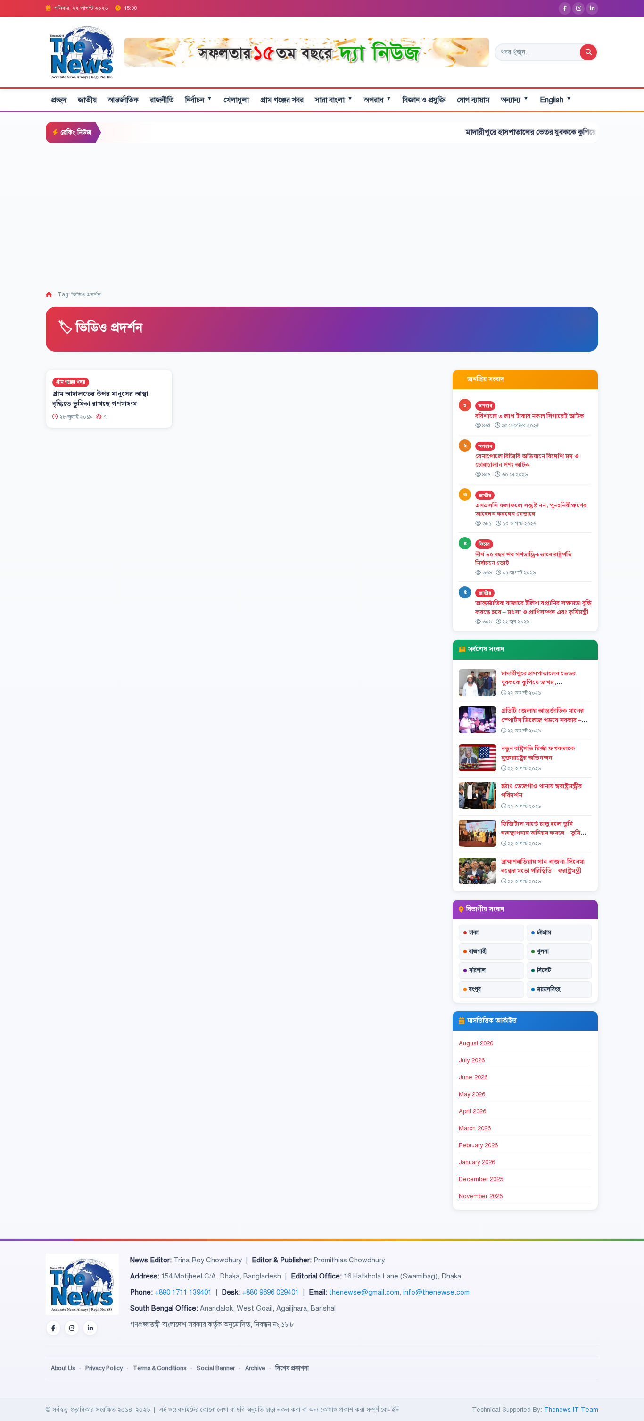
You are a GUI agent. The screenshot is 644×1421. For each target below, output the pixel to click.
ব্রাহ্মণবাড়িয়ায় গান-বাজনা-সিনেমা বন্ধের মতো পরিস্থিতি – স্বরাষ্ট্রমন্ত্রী (543, 866)
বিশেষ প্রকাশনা (292, 1368)
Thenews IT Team (571, 1409)
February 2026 (478, 1145)
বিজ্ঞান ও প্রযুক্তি (424, 100)
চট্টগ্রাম (544, 932)
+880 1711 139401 (183, 1292)
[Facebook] (565, 8)
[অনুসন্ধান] (588, 52)
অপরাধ (377, 100)
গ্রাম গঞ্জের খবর (282, 100)
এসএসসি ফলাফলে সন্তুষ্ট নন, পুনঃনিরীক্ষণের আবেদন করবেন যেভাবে (530, 510)
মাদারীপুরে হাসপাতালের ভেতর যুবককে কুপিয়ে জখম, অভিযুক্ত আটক (522, 132)
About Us (63, 1368)
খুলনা (543, 951)
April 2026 (472, 1111)
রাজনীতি (162, 100)
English (555, 100)
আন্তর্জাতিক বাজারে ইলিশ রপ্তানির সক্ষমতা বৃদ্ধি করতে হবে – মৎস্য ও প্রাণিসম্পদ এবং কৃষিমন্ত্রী (533, 607)
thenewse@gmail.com (364, 1292)
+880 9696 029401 (270, 1292)
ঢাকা (474, 932)
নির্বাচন (198, 100)
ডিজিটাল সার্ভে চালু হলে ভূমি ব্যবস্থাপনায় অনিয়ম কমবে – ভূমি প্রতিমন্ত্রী (540, 833)
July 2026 (472, 1060)
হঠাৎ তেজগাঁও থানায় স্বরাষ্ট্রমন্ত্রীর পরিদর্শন (541, 790)
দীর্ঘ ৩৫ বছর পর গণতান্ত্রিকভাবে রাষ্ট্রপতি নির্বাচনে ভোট (523, 559)
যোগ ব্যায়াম (473, 100)
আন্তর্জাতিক (123, 100)
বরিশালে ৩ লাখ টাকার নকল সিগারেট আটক (529, 416)
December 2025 (481, 1179)
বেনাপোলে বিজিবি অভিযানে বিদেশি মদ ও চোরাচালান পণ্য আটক (527, 461)
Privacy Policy (104, 1368)
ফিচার (484, 544)
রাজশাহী (478, 951)
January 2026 (477, 1162)
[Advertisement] (322, 214)
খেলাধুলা (236, 100)
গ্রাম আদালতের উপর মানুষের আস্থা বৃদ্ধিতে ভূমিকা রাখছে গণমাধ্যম (100, 399)
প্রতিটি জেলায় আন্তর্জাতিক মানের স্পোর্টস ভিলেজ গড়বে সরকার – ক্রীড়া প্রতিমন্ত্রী (542, 720)
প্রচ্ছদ (58, 100)
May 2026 (472, 1094)
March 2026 (475, 1128)
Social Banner (216, 1368)
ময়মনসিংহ (548, 989)
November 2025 (481, 1196)
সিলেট (544, 970)
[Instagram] (578, 8)
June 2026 (473, 1077)
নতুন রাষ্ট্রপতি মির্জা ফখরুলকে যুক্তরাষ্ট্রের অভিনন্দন (538, 753)
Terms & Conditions (159, 1368)
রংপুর (475, 989)
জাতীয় (87, 100)
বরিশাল (477, 970)
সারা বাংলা (334, 100)
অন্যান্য (514, 100)
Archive (255, 1368)
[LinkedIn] (592, 8)
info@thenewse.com (436, 1292)
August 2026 (476, 1043)
